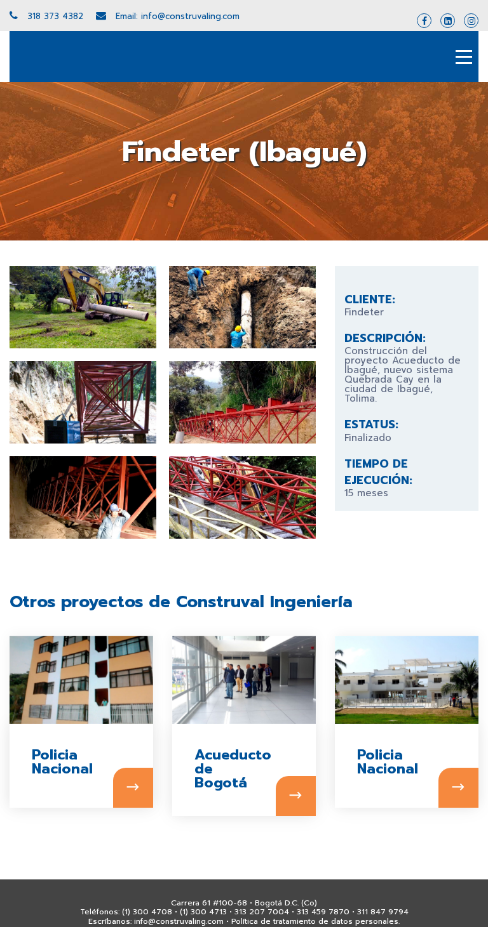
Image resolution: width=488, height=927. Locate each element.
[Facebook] (424, 20)
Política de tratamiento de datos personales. (315, 921)
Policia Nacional (48, 762)
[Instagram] (471, 20)
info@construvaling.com (179, 921)
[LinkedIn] (447, 20)
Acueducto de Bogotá (210, 769)
